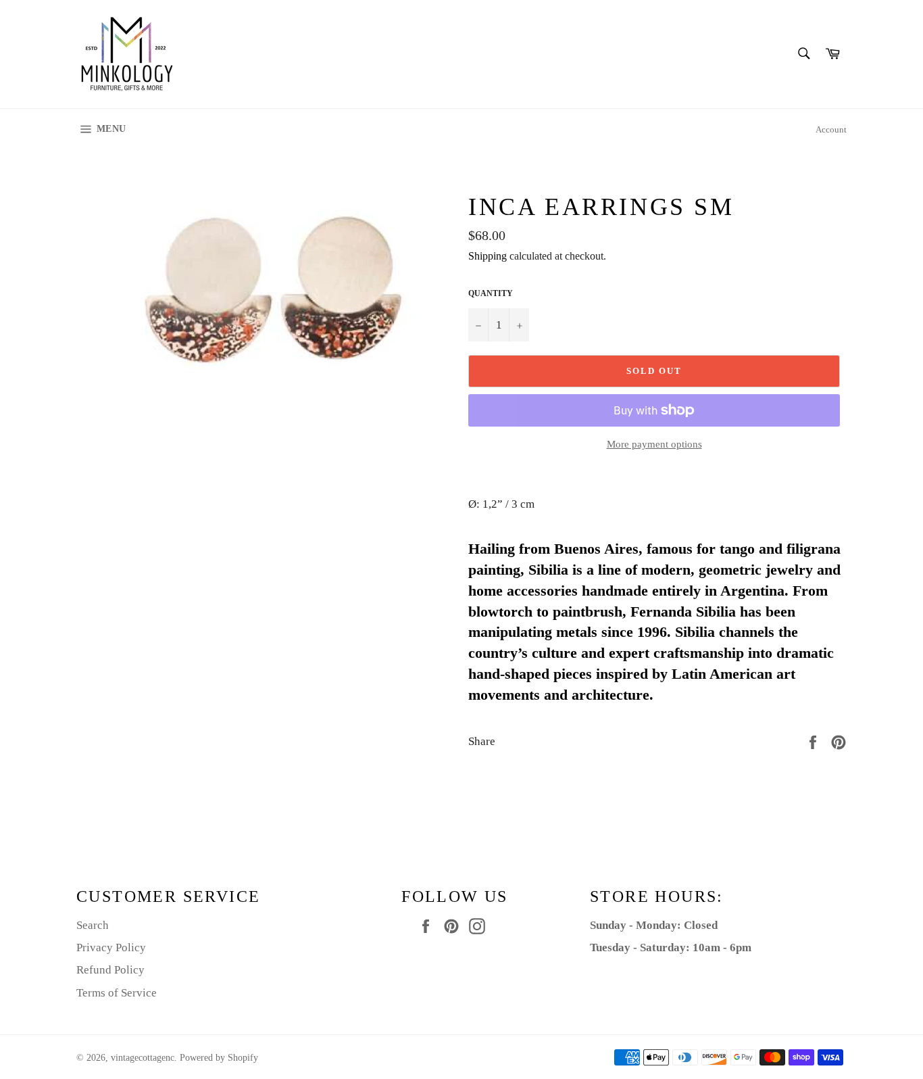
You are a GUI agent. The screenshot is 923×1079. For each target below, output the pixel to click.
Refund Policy (110, 969)
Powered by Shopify (219, 1058)
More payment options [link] (654, 444)
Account (831, 129)
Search (92, 925)
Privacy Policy (111, 947)
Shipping (487, 256)
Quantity (490, 293)
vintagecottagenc (142, 1058)
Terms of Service (116, 992)
